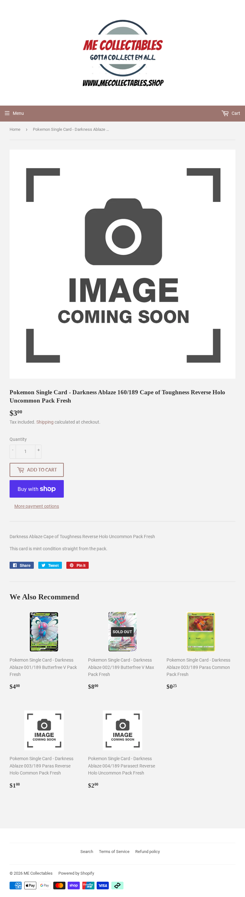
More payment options (36, 506)
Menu (18, 113)
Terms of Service (114, 851)
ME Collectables (38, 873)
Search (86, 851)
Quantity (18, 439)
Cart (235, 113)
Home (15, 129)
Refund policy (147, 851)
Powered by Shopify (76, 873)
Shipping (45, 422)
